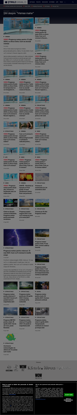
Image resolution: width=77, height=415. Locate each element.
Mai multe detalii (12, 394)
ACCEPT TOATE (69, 394)
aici (10, 405)
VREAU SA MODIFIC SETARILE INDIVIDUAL (68, 400)
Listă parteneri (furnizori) (40, 399)
